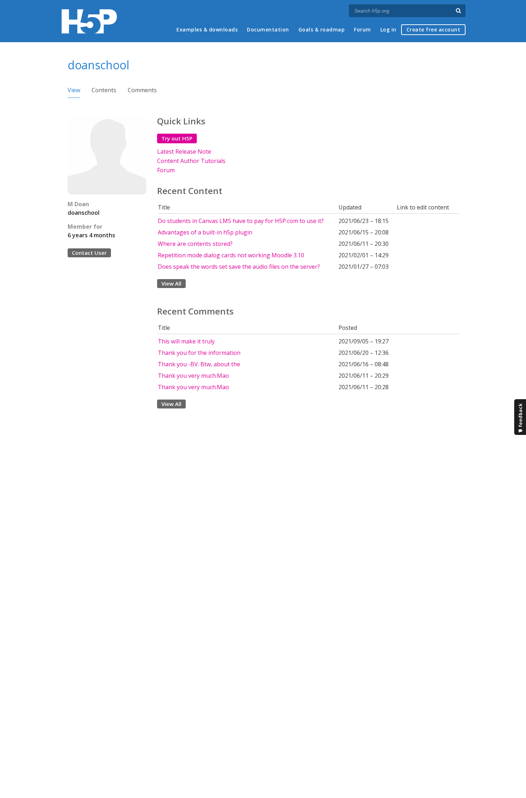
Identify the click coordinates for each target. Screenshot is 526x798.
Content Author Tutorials (191, 161)
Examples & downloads (207, 29)
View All (171, 283)
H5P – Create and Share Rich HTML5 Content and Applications (89, 21)
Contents (104, 90)
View (74, 90)
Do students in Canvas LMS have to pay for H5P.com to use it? (241, 221)
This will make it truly (186, 341)
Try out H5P (177, 138)
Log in (388, 29)
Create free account (433, 29)
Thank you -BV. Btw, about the (199, 364)
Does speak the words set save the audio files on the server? (239, 267)
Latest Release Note (184, 151)
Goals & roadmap (321, 29)
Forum (362, 29)
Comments (142, 90)
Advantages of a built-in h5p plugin (205, 232)
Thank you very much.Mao (193, 376)
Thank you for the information (199, 353)
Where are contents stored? (195, 244)
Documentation (268, 29)
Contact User (89, 252)
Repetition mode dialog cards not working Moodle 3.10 (231, 255)
